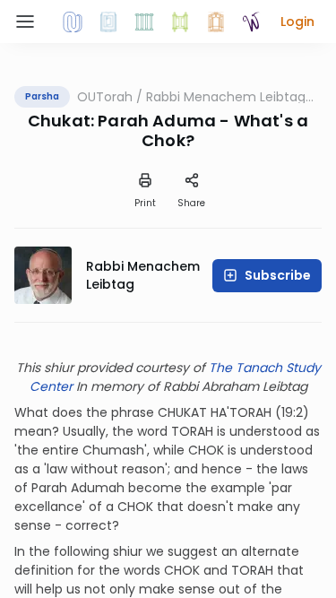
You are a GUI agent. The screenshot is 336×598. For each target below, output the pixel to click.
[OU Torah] (72, 21)
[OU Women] (251, 21)
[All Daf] (216, 21)
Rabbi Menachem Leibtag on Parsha (226, 97)
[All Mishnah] (108, 21)
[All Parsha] (180, 21)
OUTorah (105, 97)
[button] (297, 21)
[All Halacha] (144, 21)
